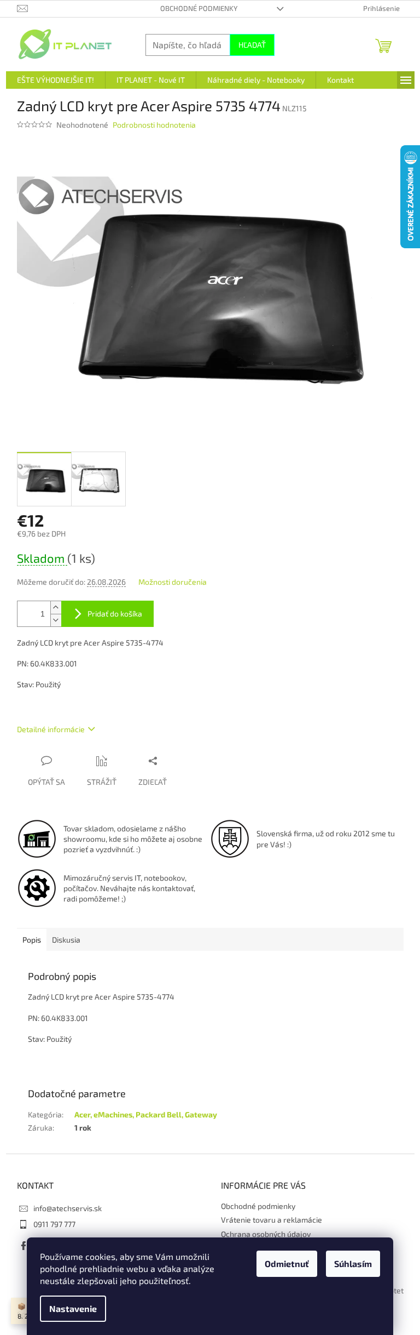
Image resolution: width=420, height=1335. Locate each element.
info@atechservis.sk (67, 1208)
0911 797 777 (54, 1224)
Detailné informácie (51, 729)
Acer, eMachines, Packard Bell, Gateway (145, 1114)
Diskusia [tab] (66, 939)
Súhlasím (353, 1263)
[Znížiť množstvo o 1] (55, 620)
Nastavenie (73, 1308)
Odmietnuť (287, 1263)
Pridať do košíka (115, 613)
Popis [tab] (31, 939)
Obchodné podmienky (198, 8)
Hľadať (252, 44)
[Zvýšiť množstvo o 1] (55, 607)
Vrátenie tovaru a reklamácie (271, 1219)
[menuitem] (55, 80)
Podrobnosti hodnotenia (154, 124)
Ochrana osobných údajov (266, 1234)
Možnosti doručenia (172, 581)
